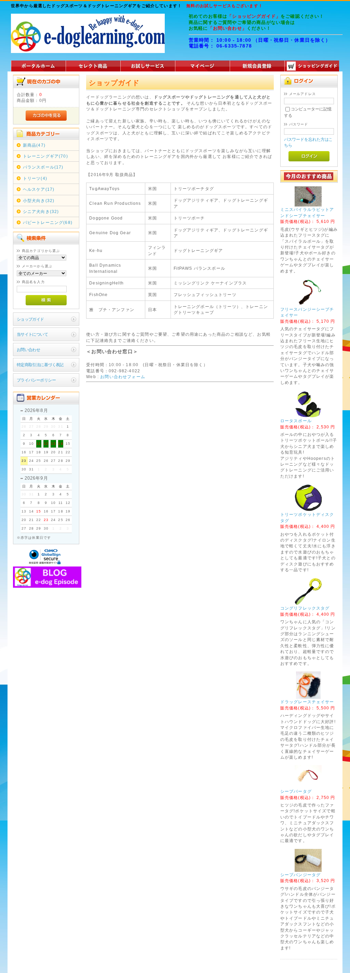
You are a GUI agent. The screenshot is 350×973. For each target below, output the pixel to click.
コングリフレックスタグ (305, 608)
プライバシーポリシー (36, 380)
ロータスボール (296, 420)
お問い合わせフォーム (122, 376)
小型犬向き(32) (38, 200)
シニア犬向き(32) (41, 211)
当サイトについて (32, 334)
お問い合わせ (28, 349)
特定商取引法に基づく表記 (40, 364)
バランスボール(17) (43, 167)
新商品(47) (34, 145)
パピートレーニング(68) (47, 222)
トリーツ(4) (35, 178)
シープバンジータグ (300, 874)
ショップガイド (30, 319)
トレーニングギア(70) (45, 156)
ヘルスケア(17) (38, 189)
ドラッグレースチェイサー (307, 701)
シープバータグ (296, 791)
